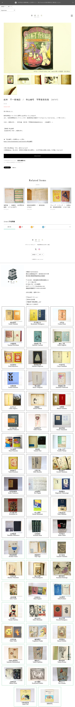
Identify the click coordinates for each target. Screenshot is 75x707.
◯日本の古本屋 (30, 299)
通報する (14, 167)
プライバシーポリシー (30, 244)
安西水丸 (50, 703)
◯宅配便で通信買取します (33, 302)
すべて (9, 227)
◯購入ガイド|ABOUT (32, 304)
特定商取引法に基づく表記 (43, 244)
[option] (37, 48)
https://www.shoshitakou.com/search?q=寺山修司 (18, 141)
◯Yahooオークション (32, 297)
